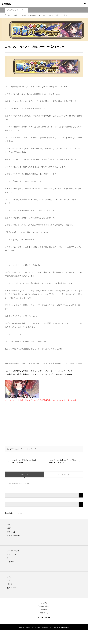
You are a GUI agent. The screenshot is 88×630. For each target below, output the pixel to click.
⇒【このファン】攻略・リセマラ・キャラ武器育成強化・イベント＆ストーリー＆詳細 (40, 400)
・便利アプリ (10, 588)
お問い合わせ (44, 613)
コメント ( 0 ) (24, 474)
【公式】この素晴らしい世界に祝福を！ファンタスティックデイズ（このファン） (39, 371)
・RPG (8, 525)
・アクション (10, 532)
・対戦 (7, 580)
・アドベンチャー (12, 536)
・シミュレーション (13, 551)
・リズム (8, 577)
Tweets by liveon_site (13, 513)
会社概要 (44, 609)
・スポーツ (9, 562)
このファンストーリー (16, 10)
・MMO (8, 528)
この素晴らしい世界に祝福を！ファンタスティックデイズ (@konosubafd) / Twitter (38, 374)
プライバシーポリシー (44, 606)
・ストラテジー (11, 554)
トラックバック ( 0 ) (63, 474)
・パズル (8, 584)
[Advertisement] (44, 425)
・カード (8, 558)
